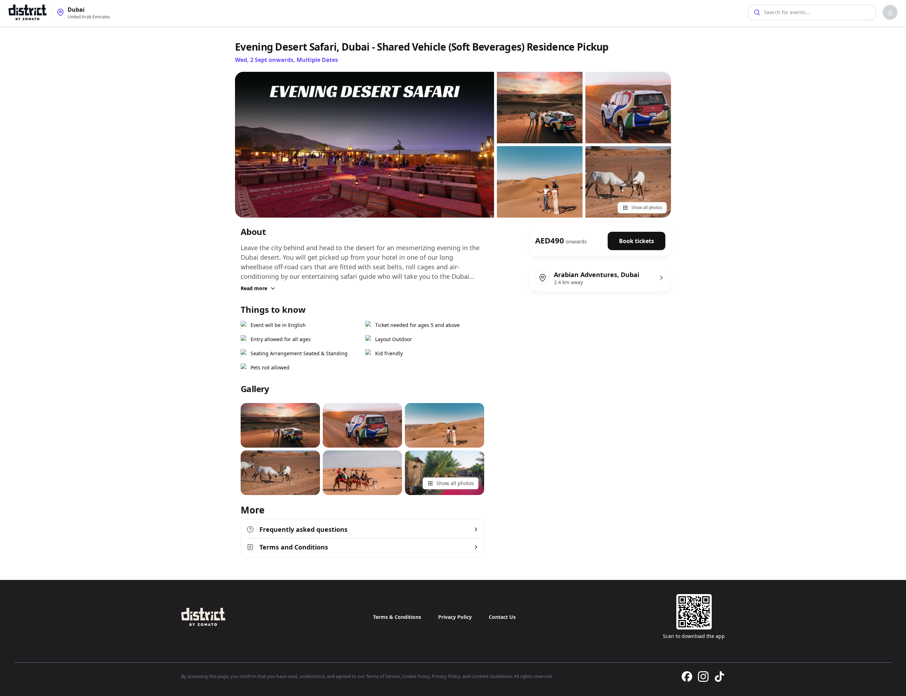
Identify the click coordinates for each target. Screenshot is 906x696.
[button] (890, 12)
